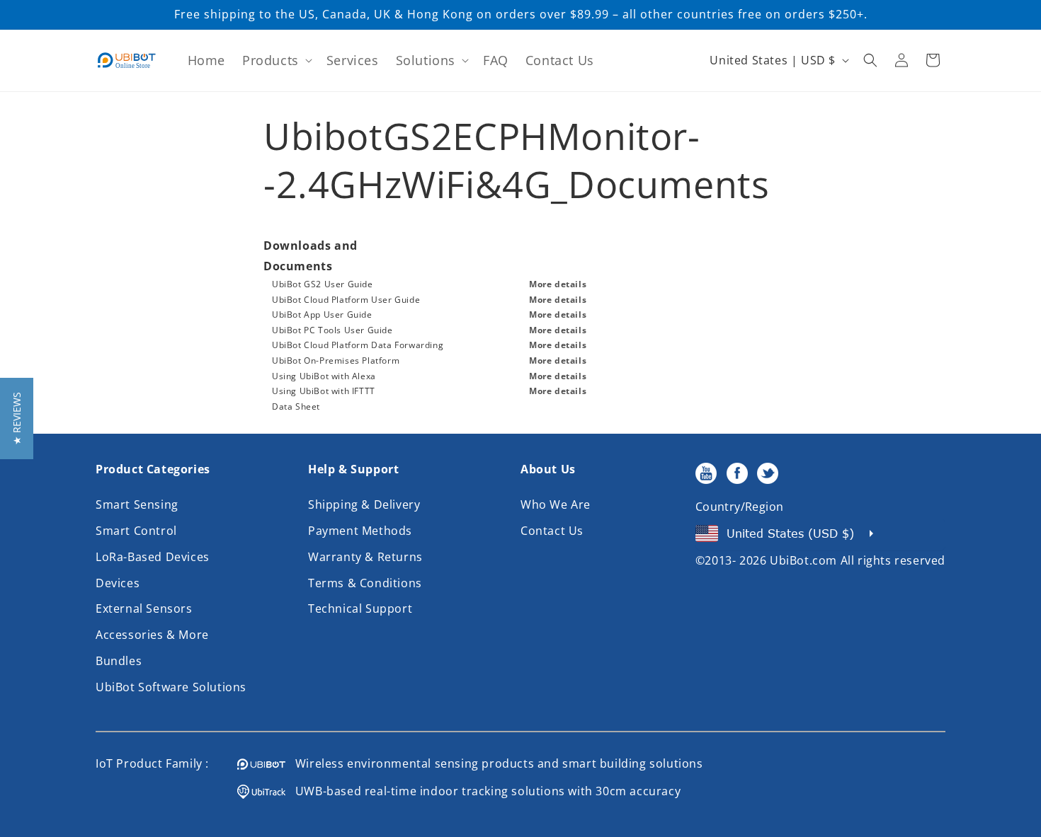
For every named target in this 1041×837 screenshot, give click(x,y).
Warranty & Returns (365, 557)
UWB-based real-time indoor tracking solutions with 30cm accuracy (483, 791)
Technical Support (360, 608)
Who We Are (555, 504)
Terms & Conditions (365, 583)
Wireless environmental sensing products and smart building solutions (494, 763)
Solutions (425, 60)
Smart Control (136, 530)
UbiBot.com (803, 560)
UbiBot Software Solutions (171, 687)
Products (270, 60)
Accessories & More (152, 634)
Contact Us (552, 530)
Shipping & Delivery (364, 504)
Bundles (119, 661)
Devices (118, 583)
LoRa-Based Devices (153, 557)
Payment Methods (360, 530)
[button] (276, 60)
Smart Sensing (137, 504)
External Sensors (144, 608)
